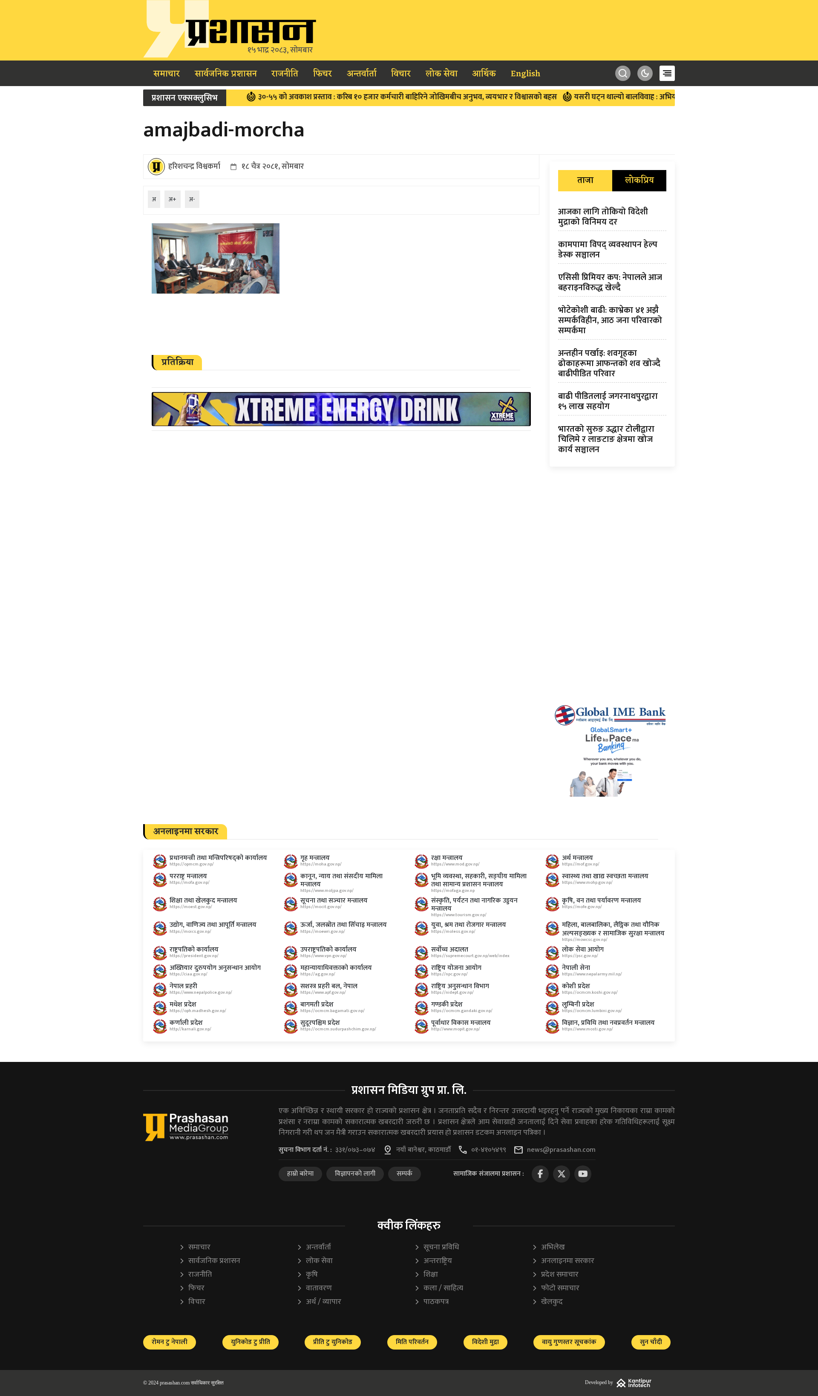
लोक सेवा (442, 74)
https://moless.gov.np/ (453, 931)
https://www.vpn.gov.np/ (323, 955)
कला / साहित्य (438, 1288)
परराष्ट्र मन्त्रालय (188, 876)
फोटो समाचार (555, 1288)
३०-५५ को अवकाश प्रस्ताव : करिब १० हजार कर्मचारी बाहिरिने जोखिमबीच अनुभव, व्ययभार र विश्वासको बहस (364, 97)
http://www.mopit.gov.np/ (455, 1029)
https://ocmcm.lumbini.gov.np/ (592, 1010)
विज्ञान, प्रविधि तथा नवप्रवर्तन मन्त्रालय (608, 1023)
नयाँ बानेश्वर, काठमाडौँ (423, 1150)
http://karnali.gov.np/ (190, 1029)
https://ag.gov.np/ (317, 974)
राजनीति (284, 74)
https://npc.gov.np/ (449, 974)
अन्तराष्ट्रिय (433, 1261)
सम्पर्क (404, 1174)
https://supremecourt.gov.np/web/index (470, 955)
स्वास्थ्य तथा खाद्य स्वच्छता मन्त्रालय (605, 876)
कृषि (307, 1275)
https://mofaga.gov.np (453, 890)
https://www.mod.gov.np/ (455, 864)
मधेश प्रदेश (183, 1004)
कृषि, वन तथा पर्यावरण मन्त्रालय (601, 900)
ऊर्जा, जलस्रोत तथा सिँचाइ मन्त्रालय (343, 925)
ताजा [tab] (585, 180)
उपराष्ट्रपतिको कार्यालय (328, 949)
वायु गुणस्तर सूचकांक (569, 1342)
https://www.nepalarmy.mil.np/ (592, 974)
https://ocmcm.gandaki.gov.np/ (462, 1010)
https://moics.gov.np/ (190, 931)
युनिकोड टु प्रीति (250, 1342)
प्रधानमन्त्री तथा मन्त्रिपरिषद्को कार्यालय (218, 858)
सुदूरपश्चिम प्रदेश (320, 1023)
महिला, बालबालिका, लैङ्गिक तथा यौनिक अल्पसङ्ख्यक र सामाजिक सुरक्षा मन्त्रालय (613, 929)
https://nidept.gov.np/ (452, 992)
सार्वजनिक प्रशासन (226, 74)
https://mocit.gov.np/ (321, 906)
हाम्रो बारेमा (300, 1174)
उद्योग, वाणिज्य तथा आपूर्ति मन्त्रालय (213, 925)
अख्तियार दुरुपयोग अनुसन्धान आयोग (215, 968)
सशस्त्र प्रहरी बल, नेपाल (328, 986)
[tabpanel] (612, 332)
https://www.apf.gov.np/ (323, 992)
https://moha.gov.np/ (321, 864)
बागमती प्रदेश (317, 1004)
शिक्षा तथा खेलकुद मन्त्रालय (203, 900)
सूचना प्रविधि (436, 1247)
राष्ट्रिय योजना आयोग (456, 968)
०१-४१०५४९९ (488, 1150)
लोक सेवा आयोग (583, 949)
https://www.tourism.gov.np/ (459, 914)
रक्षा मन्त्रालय (447, 858)
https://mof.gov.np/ (580, 864)
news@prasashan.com (561, 1150)
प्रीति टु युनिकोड (332, 1342)
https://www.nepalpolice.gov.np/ (201, 992)
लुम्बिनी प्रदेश (578, 1004)
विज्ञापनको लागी (355, 1174)
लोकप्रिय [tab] (639, 180)
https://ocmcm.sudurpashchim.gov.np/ (338, 1029)
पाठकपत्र (431, 1302)
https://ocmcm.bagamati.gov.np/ (332, 1010)
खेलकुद (547, 1302)
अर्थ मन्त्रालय (577, 858)
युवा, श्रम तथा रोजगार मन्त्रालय (468, 925)
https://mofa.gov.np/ (190, 882)
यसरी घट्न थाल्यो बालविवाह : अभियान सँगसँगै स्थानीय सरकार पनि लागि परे (639, 97)
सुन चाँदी (651, 1342)
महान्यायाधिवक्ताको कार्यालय (336, 968)
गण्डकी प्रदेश (447, 1004)
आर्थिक (484, 74)
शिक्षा (426, 1275)
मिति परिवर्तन (412, 1342)
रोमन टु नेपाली (169, 1342)
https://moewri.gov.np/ (322, 931)
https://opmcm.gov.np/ (192, 864)
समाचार (166, 74)
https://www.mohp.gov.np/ (587, 882)
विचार (401, 74)
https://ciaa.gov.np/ (188, 974)
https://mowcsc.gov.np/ (585, 939)
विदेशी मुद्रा (485, 1342)
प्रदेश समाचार (555, 1275)
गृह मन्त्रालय (315, 858)
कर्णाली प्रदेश (186, 1023)
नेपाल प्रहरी (183, 986)
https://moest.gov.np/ (191, 906)
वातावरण (314, 1288)
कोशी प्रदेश (576, 986)
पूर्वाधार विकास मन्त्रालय (461, 1023)
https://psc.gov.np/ (580, 955)
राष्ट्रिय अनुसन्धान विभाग (460, 986)
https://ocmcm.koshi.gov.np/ (590, 992)
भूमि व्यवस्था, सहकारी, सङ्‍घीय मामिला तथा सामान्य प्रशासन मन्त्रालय (479, 880)
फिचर (322, 74)
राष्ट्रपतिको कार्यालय (194, 949)
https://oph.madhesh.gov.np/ (198, 1010)
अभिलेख (548, 1247)
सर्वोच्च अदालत (449, 949)
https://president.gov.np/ (194, 955)
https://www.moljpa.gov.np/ (327, 890)
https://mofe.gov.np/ (582, 906)
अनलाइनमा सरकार (563, 1261)
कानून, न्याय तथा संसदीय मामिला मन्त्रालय (341, 880)
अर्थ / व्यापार (319, 1302)
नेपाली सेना (576, 968)
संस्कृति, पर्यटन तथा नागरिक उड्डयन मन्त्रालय (474, 904)
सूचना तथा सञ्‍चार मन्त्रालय (334, 900)
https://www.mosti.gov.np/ (587, 1029)
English (525, 74)
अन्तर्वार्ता (362, 74)
